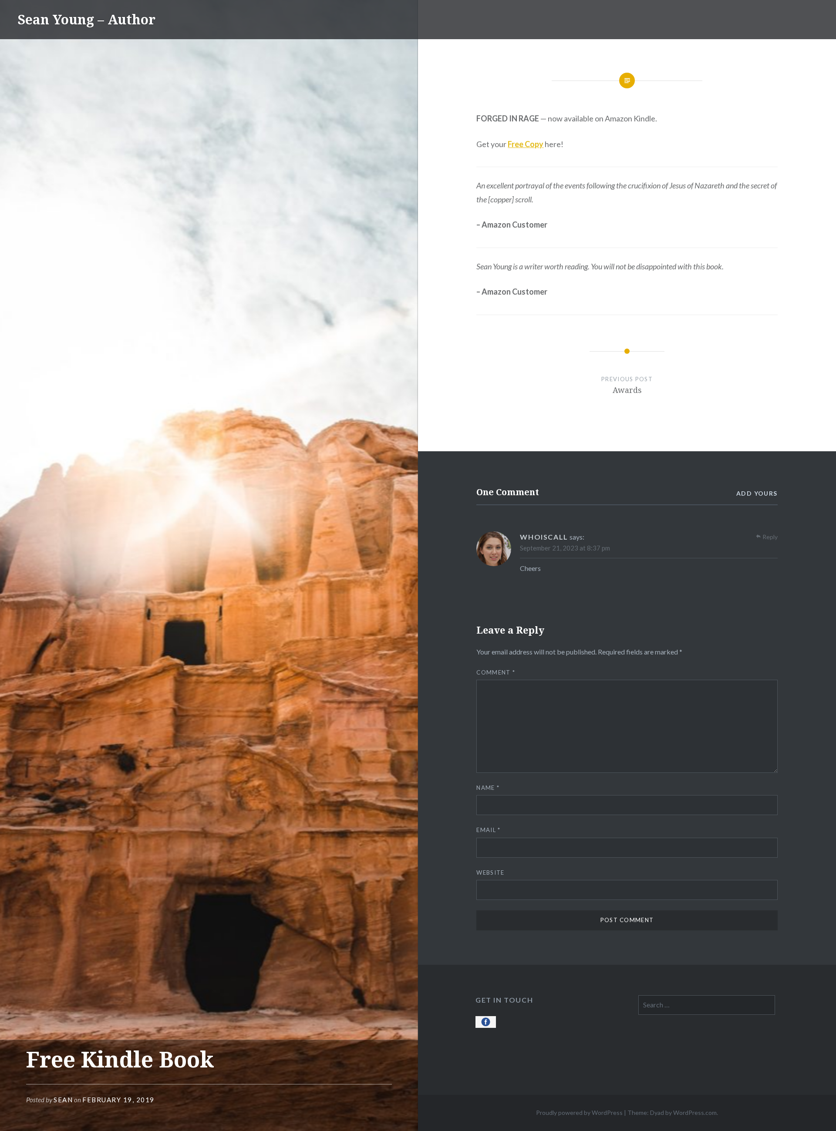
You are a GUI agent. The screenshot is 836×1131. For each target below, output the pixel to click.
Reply (770, 536)
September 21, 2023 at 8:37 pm (565, 548)
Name (487, 787)
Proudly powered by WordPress (579, 1112)
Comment (495, 672)
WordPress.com (695, 1112)
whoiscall (544, 537)
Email (488, 829)
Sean (63, 1100)
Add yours (757, 493)
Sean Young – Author (86, 19)
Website (490, 872)
